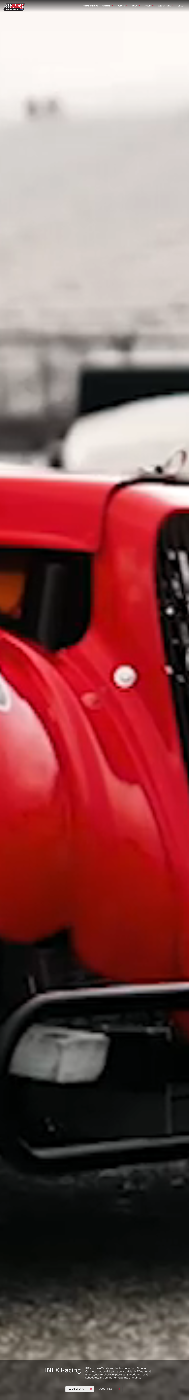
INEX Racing (63, 1370)
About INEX (105, 1389)
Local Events (76, 1389)
